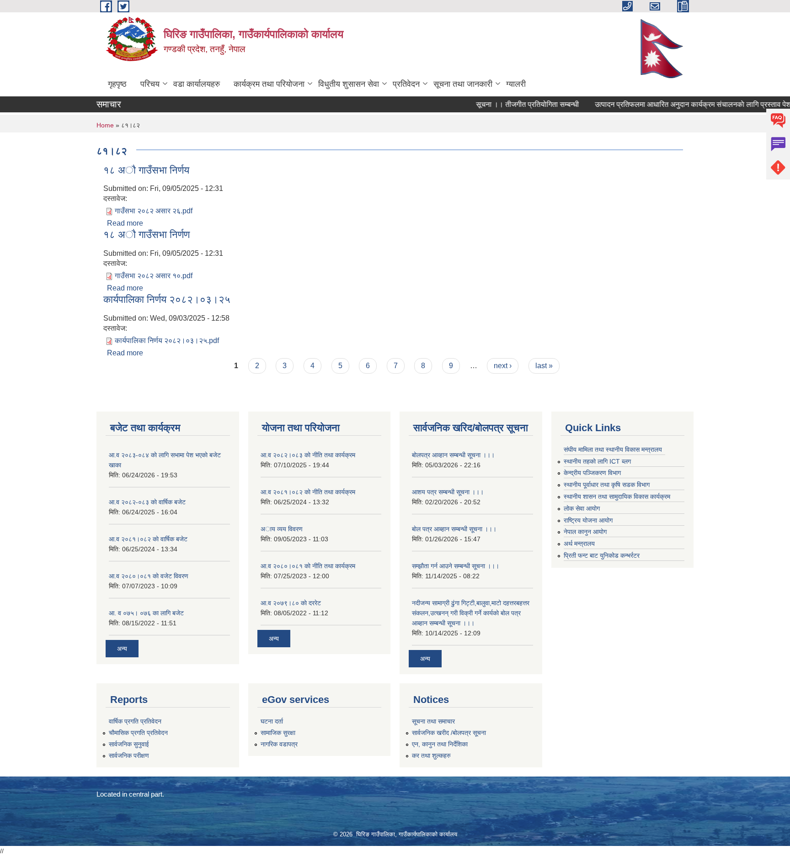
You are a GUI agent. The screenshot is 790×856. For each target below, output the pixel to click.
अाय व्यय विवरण (282, 529)
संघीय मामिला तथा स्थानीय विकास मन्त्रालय (613, 449)
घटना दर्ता (272, 721)
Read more (125, 223)
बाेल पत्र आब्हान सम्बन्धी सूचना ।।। (454, 529)
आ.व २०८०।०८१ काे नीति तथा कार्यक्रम (308, 566)
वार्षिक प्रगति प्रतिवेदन (135, 721)
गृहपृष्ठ (117, 84)
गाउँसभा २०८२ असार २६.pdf (153, 211)
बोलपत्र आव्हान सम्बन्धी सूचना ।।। (453, 455)
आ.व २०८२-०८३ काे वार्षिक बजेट (147, 502)
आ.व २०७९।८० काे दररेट (291, 603)
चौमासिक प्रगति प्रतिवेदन (138, 732)
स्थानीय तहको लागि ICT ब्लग (597, 461)
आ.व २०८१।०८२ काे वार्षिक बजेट (148, 539)
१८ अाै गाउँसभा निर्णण (146, 234)
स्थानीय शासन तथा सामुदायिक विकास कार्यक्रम (617, 496)
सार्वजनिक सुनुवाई (129, 744)
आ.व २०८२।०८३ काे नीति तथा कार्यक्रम (308, 455)
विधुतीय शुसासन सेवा (348, 84)
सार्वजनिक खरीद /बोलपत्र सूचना (449, 732)
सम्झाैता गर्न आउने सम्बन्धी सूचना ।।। (455, 566)
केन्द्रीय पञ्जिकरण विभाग (592, 472)
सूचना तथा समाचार (433, 721)
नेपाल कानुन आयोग (585, 531)
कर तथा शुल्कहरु (431, 755)
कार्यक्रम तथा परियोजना (269, 84)
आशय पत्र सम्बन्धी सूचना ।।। (448, 492)
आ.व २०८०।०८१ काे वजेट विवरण (148, 576)
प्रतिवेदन (406, 84)
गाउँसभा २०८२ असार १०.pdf (153, 276)
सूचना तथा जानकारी (462, 84)
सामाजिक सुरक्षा (278, 732)
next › (503, 366)
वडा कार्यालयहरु (196, 84)
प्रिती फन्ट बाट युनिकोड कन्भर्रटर (602, 555)
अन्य (122, 648)
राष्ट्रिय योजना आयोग (588, 520)
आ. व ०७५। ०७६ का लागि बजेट (146, 613)
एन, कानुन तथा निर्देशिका (440, 744)
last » (544, 366)
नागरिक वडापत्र (279, 744)
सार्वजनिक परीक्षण (129, 755)
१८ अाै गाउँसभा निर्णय (146, 170)
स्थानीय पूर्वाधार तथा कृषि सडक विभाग (607, 484)
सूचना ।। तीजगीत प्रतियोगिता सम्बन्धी (515, 104)
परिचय (150, 84)
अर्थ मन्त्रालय (579, 543)
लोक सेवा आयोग (582, 508)
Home (105, 125)
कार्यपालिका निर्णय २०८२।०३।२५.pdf (167, 340)
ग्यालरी (516, 84)
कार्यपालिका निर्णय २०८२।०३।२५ (166, 299)
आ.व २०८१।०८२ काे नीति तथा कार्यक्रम (308, 492)
